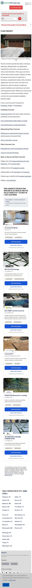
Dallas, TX (18, 497)
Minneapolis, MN (7, 528)
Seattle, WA (5, 539)
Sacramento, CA (7, 536)
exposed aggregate (25, 176)
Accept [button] (6, 584)
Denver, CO (18, 500)
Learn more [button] (12, 580)
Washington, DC (7, 546)
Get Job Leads (5, 563)
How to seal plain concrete (9, 140)
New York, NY (19, 518)
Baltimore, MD (6, 503)
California (8, 201)
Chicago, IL (5, 510)
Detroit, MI (18, 503)
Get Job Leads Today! (16, 7)
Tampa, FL (5, 542)
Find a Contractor (9, 199)
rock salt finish (11, 180)
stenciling (17, 172)
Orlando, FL (18, 521)
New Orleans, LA (20, 515)
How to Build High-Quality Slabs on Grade (14, 121)
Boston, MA (5, 506)
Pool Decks (18, 105)
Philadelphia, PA (20, 524)
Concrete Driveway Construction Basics (13, 125)
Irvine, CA (5, 515)
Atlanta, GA (5, 500)
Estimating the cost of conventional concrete (14, 148)
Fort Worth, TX (19, 506)
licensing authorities (9, 473)
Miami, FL (5, 524)
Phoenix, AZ (18, 528)
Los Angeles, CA (7, 521)
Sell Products (14, 563)
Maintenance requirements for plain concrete (15, 133)
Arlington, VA (6, 497)
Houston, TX (18, 510)
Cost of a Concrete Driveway (10, 153)
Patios (10, 105)
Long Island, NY (7, 518)
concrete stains (15, 164)
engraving (26, 172)
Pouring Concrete (6, 114)
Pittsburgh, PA (6, 532)
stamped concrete (18, 168)
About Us (3, 552)
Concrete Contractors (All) (19, 199)
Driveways (4, 105)
